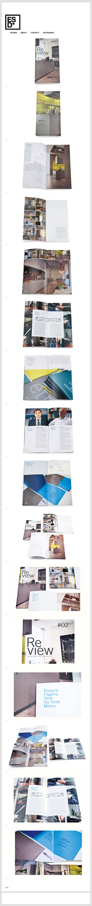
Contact (35, 32)
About (24, 32)
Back (7, 887)
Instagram (48, 32)
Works (13, 32)
